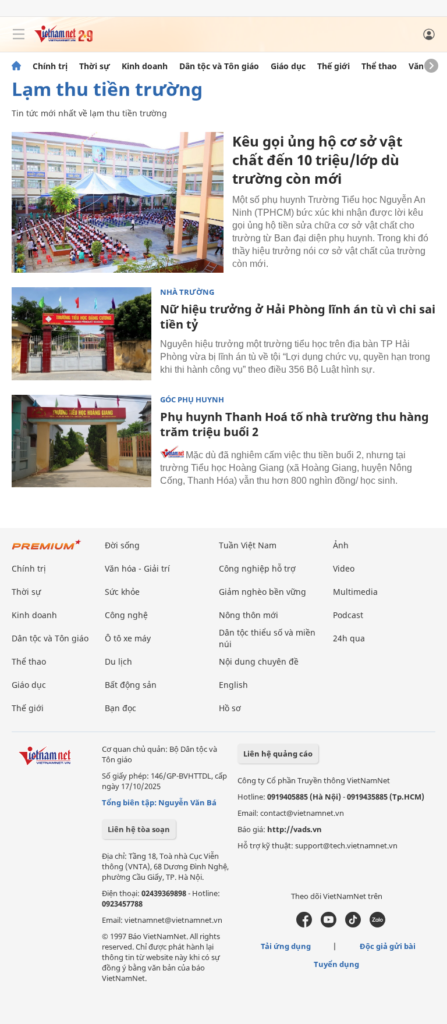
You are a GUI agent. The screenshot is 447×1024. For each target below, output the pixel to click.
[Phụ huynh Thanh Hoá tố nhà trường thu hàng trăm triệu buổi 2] (81, 441)
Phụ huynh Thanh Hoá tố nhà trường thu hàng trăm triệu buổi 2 (294, 424)
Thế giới (333, 66)
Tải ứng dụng (286, 946)
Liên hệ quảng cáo (278, 753)
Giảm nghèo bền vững (262, 591)
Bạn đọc (120, 707)
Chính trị (50, 66)
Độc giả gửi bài (388, 946)
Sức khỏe (122, 591)
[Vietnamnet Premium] (46, 550)
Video (343, 568)
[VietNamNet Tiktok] (353, 924)
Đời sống (122, 545)
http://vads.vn (294, 829)
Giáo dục (288, 66)
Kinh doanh (145, 66)
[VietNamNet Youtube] (328, 924)
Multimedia (355, 591)
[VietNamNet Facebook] (304, 924)
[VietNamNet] (16, 66)
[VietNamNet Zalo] (377, 924)
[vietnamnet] (63, 39)
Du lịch (118, 661)
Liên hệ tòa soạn (139, 829)
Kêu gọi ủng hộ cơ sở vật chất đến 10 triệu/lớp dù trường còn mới (317, 159)
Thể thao (379, 66)
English (233, 684)
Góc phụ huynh (192, 400)
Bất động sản (131, 684)
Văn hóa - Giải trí (137, 568)
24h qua (349, 638)
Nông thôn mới (248, 614)
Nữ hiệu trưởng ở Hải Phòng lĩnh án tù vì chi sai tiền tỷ (297, 316)
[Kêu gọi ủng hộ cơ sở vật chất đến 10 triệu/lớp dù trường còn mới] (118, 202)
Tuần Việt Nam (247, 545)
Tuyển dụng (336, 964)
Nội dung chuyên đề (259, 661)
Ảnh (341, 545)
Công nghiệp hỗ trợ (257, 568)
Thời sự (94, 66)
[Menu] (19, 34)
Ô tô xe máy (128, 638)
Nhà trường (187, 292)
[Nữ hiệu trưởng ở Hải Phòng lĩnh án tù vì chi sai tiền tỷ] (81, 333)
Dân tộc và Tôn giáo (219, 66)
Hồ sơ (230, 707)
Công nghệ (126, 614)
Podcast (348, 614)
